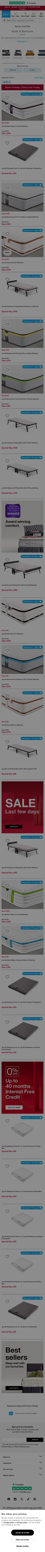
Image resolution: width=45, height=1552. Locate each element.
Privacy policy (22, 1522)
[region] (22, 1531)
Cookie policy (9, 1522)
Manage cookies (22, 1546)
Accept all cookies (22, 1533)
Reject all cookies (22, 1540)
